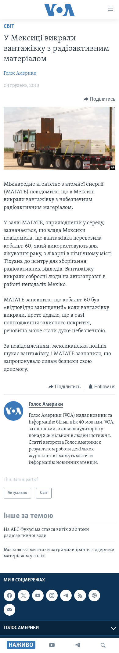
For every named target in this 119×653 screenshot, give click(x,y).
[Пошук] (103, 645)
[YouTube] (51, 645)
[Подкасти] (94, 595)
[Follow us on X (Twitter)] (23, 595)
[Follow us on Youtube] (38, 595)
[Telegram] (77, 645)
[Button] (100, 99)
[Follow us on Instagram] (52, 595)
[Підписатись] (9, 610)
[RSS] (80, 595)
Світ (9, 26)
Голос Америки (20, 73)
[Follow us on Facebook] (9, 595)
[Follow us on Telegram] (66, 595)
